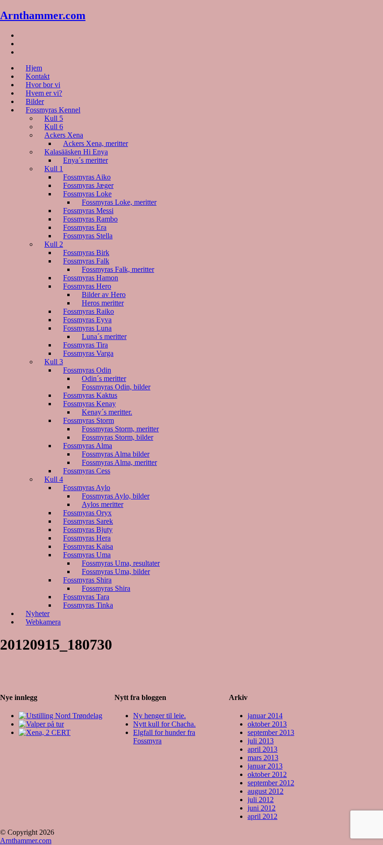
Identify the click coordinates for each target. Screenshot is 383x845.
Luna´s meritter (104, 336)
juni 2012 (262, 808)
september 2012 (271, 783)
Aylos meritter (102, 504)
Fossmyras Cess (86, 471)
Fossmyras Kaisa (88, 546)
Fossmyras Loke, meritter (119, 202)
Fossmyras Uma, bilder (116, 571)
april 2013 (262, 749)
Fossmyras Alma (87, 446)
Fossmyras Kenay (89, 404)
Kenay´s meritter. (107, 412)
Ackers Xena (63, 135)
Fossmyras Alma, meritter (119, 462)
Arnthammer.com (42, 15)
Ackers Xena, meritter (95, 143)
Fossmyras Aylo (86, 488)
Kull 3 (53, 362)
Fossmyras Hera (87, 538)
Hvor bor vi (43, 85)
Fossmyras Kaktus (90, 395)
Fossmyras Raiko (88, 311)
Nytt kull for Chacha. (164, 724)
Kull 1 (53, 169)
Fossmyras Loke (87, 194)
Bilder (35, 101)
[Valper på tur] (41, 724)
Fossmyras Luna (87, 328)
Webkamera (43, 622)
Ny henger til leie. (159, 716)
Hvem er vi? (44, 93)
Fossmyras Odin (87, 370)
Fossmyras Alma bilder (115, 454)
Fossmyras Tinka (88, 605)
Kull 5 (53, 118)
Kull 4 (53, 479)
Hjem (34, 68)
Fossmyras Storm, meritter (120, 429)
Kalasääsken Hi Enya (76, 152)
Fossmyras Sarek (88, 521)
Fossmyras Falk (86, 261)
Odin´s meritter (104, 378)
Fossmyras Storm (88, 420)
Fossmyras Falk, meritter (118, 269)
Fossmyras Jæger (88, 185)
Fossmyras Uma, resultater (121, 563)
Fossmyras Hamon (90, 278)
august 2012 (266, 791)
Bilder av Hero (104, 294)
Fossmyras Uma (87, 555)
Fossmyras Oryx (87, 513)
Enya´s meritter (85, 160)
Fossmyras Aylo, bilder (115, 496)
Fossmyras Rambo (90, 219)
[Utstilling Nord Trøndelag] (60, 716)
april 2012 (262, 816)
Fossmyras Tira (85, 345)
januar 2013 (265, 766)
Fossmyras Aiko (87, 177)
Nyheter (38, 613)
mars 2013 (263, 758)
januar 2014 (265, 716)
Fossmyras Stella (88, 236)
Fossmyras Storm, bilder (117, 437)
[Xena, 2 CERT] (45, 732)
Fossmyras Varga (88, 353)
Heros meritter (103, 303)
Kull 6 (53, 127)
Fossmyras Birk (86, 252)
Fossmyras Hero (87, 286)
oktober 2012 (267, 774)
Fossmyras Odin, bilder (116, 387)
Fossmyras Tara (86, 597)
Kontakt (38, 76)
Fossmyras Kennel (53, 110)
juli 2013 (261, 741)
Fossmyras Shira (87, 580)
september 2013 (271, 732)
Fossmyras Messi (88, 211)
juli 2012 (261, 799)
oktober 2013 (267, 724)
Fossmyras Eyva (87, 320)
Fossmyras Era (84, 227)
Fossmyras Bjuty (88, 529)
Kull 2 (53, 244)
